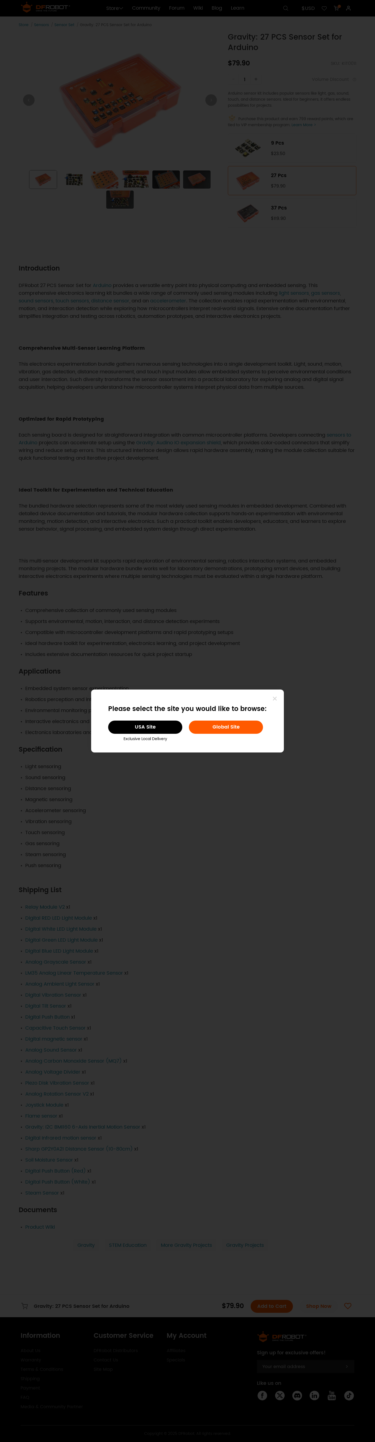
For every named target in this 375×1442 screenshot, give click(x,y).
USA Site (145, 727)
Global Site (226, 727)
